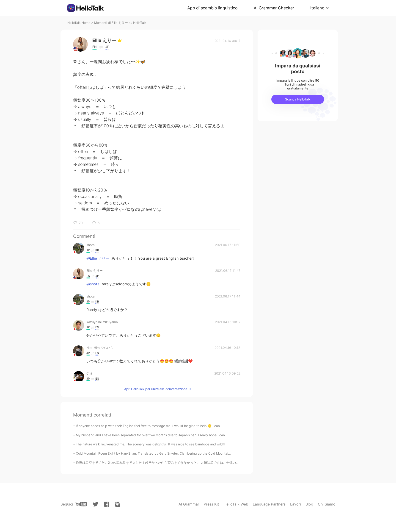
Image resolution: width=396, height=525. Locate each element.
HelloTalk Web (236, 504)
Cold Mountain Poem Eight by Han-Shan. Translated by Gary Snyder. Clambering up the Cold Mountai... (153, 453)
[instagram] (117, 504)
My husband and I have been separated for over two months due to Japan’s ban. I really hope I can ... (152, 435)
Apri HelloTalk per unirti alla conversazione (155, 389)
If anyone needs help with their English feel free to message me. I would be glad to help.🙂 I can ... (149, 426)
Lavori (295, 504)
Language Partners (269, 504)
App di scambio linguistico (212, 8)
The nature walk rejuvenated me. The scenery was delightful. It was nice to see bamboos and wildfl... (151, 444)
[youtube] (81, 504)
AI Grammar (189, 504)
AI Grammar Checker (274, 8)
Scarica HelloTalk (298, 99)
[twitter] (95, 504)
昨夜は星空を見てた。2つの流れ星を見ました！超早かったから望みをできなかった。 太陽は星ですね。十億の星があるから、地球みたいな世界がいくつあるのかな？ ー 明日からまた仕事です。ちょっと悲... (225, 462)
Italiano (317, 8)
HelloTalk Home (78, 23)
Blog (309, 504)
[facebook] (106, 504)
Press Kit (211, 504)
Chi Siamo (327, 504)
